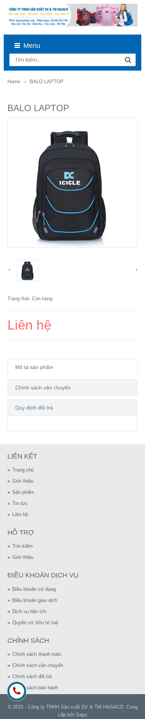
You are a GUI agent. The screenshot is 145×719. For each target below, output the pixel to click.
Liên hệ (20, 514)
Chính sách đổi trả (32, 676)
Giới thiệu (22, 481)
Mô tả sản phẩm (34, 367)
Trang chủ (23, 470)
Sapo (81, 715)
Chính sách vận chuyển (43, 388)
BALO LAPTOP (47, 81)
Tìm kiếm (22, 546)
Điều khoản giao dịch (34, 600)
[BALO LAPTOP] (72, 182)
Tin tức (20, 503)
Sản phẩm (23, 492)
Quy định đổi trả (34, 408)
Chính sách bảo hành (35, 687)
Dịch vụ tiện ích (29, 611)
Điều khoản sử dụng (34, 589)
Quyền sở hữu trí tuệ (35, 622)
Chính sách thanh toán (36, 654)
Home (13, 81)
